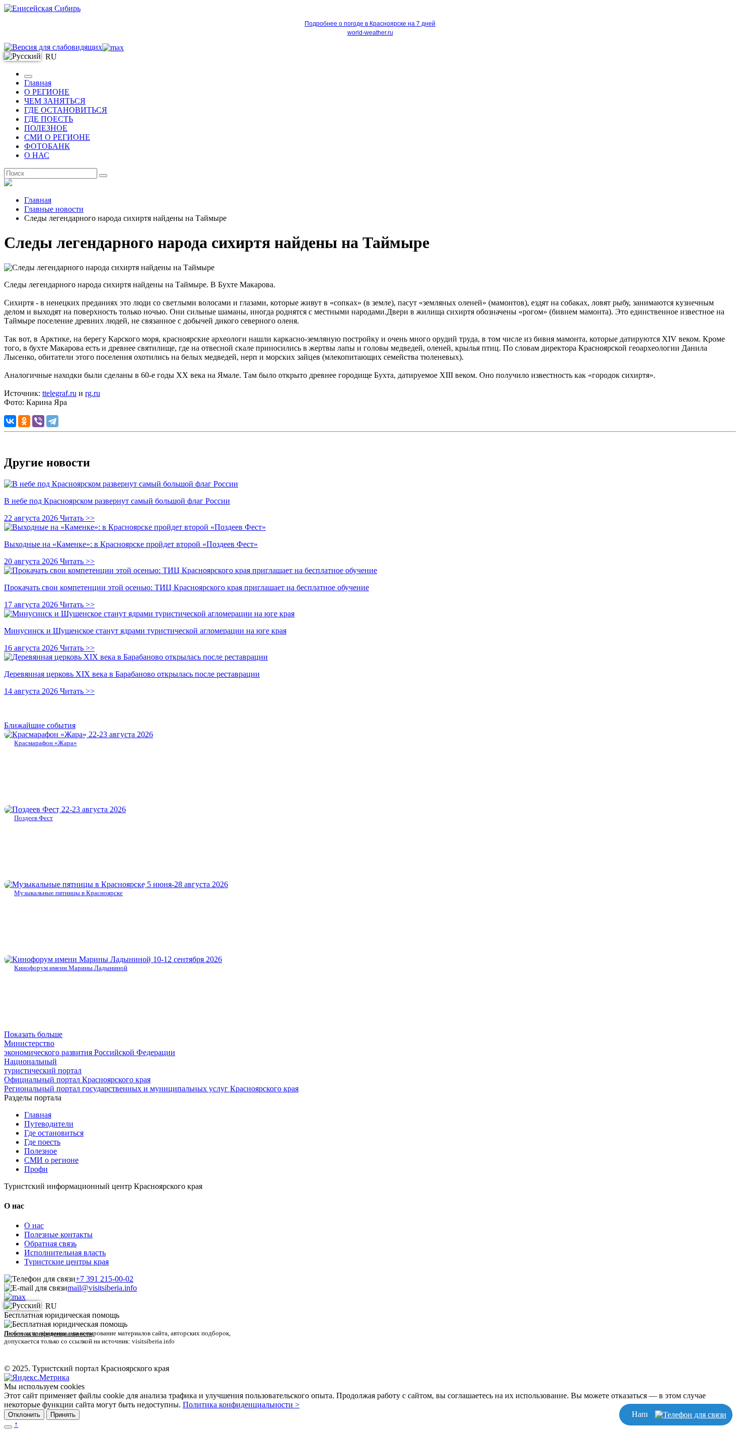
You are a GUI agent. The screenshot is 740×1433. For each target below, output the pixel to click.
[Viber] (38, 421)
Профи (36, 1169)
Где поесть (42, 1142)
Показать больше (33, 1034)
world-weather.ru (370, 32)
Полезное (40, 1151)
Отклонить (24, 1414)
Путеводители (48, 1124)
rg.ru (92, 393)
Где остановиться (54, 1133)
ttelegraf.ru (59, 393)
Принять (63, 1414)
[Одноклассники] (24, 421)
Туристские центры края (66, 1261)
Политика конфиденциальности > (241, 1404)
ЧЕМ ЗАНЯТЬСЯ (55, 101)
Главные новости (54, 209)
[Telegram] (52, 421)
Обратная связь (50, 1243)
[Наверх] (8, 1426)
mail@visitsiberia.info (102, 1288)
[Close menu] (28, 76)
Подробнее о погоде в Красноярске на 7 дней (370, 23)
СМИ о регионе (51, 1160)
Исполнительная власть (65, 1252)
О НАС (36, 155)
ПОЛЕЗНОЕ (45, 128)
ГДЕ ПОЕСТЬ (48, 119)
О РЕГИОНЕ (46, 92)
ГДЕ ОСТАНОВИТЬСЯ (65, 110)
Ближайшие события (40, 725)
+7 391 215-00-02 (104, 1279)
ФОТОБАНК (47, 146)
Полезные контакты (58, 1234)
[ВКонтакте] (10, 421)
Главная (37, 82)
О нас (34, 1225)
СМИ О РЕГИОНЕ (57, 137)
